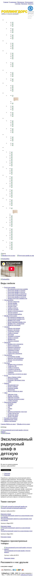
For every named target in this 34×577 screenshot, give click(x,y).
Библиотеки (11, 389)
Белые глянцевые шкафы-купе (17, 322)
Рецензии (7, 475)
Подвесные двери (13, 415)
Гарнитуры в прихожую (15, 353)
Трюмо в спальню (13, 337)
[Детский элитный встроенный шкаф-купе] (14, 506)
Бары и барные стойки (14, 377)
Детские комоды (12, 304)
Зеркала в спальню (13, 341)
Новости (30, 3)
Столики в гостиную (14, 369)
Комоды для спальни (14, 328)
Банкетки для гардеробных (16, 358)
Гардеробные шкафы (14, 356)
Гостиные (7, 363)
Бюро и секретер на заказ (15, 391)
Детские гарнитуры (13, 301)
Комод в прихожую (13, 345)
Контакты (24, 3)
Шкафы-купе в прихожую (15, 344)
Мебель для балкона (10, 421)
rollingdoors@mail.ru (26, 575)
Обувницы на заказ (13, 350)
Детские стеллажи (13, 309)
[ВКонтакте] (13, 570)
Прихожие (7, 342)
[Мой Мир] (19, 570)
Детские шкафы (12, 303)
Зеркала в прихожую (14, 348)
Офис (5, 393)
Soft (9, 407)
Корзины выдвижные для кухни (17, 411)
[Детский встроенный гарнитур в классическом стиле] (17, 529)
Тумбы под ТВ (12, 366)
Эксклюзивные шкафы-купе (16, 319)
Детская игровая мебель (15, 314)
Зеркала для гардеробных (15, 359)
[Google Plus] (23, 570)
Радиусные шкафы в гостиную (17, 297)
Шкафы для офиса (13, 396)
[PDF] (3, 433)
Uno (9, 410)
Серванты (11, 372)
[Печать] (7, 433)
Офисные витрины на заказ (16, 399)
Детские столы (12, 306)
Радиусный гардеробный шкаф (17, 295)
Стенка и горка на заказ (15, 371)
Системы (17, 3)
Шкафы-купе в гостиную (15, 364)
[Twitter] (15, 570)
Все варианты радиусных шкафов (18, 289)
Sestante (10, 405)
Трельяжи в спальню (14, 336)
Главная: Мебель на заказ (8, 424)
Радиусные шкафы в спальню (16, 290)
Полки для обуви (13, 416)
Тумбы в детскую (13, 308)
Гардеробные (8, 355)
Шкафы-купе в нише (14, 320)
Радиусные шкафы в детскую (16, 292)
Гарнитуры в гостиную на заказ (17, 374)
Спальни (6, 326)
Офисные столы (12, 394)
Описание (7, 473)
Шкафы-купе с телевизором (16, 323)
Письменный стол (13, 385)
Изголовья (11, 334)
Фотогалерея (29, 2)
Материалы (20, 2)
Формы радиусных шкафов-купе (17, 298)
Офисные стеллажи (13, 397)
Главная (5, 2)
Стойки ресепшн (13, 400)
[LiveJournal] (21, 570)
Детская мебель (8, 300)
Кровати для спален (14, 330)
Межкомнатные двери (10, 419)
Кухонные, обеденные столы (16, 380)
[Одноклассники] (17, 570)
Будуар (10, 361)
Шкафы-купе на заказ (10, 315)
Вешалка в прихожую (14, 347)
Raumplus (10, 404)
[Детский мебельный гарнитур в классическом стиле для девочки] (17, 517)
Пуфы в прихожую (13, 352)
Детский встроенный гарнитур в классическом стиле (16, 531)
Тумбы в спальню (13, 333)
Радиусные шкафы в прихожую (17, 293)
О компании (12, 2)
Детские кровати (13, 312)
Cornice (10, 408)
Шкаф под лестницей (14, 325)
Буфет (9, 382)
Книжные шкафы (13, 388)
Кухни (6, 375)
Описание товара (6, 514)
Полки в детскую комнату (15, 311)
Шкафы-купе (11, 339)
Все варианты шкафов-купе (16, 317)
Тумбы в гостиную (13, 367)
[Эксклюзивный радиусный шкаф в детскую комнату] (17, 431)
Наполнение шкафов (10, 402)
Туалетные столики (13, 331)
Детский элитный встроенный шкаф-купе (13, 508)
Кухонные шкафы (13, 378)
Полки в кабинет (13, 386)
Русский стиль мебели (10, 418)
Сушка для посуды (13, 413)
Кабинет (6, 383)
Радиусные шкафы (9, 287)
